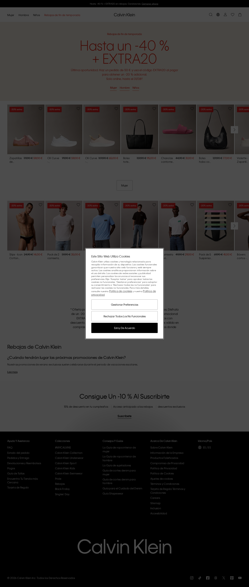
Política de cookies (120, 291)
